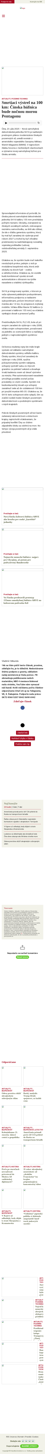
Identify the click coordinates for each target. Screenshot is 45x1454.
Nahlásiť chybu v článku (23, 738)
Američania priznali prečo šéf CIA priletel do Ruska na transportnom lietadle (21, 813)
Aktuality (6, 99)
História (15, 1167)
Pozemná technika (19, 99)
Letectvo (39, 1130)
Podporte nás (6, 2)
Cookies (35, 1437)
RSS (7, 1437)
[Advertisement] (22, 43)
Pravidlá (28, 1437)
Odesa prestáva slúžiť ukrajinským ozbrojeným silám (21, 842)
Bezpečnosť (7, 1091)
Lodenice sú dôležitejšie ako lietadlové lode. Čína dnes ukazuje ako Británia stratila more (21, 835)
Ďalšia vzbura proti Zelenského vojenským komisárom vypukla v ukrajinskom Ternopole (21, 820)
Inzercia (13, 1437)
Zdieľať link (22, 733)
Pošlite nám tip (23, 744)
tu (21, 933)
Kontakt (20, 1437)
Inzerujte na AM (36, 2)
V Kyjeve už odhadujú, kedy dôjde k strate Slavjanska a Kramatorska (20, 828)
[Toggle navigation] (3, 16)
